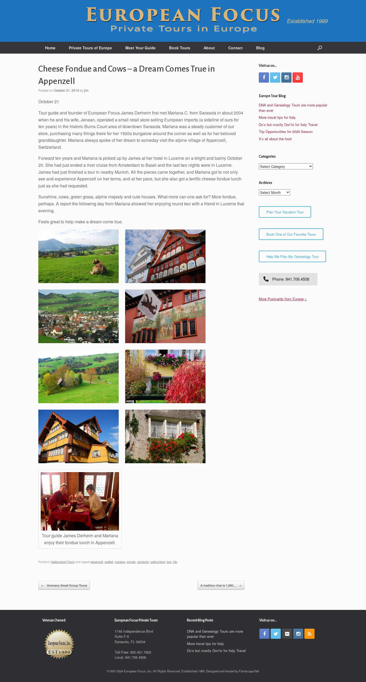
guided (108, 561)
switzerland (157, 561)
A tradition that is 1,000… (221, 585)
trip (175, 561)
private (131, 561)
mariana (120, 561)
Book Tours (179, 47)
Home (50, 47)
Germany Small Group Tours (64, 585)
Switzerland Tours (62, 561)
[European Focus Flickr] (287, 634)
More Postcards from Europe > (283, 298)
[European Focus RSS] (309, 634)
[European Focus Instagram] (286, 77)
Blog (260, 47)
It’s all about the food (275, 138)
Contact (235, 47)
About (209, 47)
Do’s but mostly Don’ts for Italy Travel (288, 124)
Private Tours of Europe (90, 47)
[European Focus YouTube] (298, 77)
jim (86, 90)
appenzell (97, 561)
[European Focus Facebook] (264, 77)
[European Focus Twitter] (275, 77)
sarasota (143, 561)
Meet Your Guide (140, 47)
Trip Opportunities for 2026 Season (286, 131)
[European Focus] (183, 20)
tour (169, 561)
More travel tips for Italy (277, 117)
